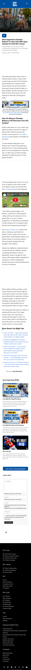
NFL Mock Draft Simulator (9, 554)
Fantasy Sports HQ (7, 628)
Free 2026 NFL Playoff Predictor (12, 399)
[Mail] (11, 667)
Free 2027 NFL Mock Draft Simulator (13, 425)
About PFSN (6, 655)
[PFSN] (16, 4)
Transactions (6, 588)
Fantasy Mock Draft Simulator (10, 630)
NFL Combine (6, 600)
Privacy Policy (6, 659)
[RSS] (15, 667)
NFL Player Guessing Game (10, 568)
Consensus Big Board (8, 606)
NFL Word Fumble (7, 572)
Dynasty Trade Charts (8, 639)
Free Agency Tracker (8, 584)
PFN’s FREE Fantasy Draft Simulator (12, 112)
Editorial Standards (7, 653)
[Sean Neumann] (4, 371)
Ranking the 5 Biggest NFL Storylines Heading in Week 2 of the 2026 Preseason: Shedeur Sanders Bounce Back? (16, 342)
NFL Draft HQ (7, 451)
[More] (6, 532)
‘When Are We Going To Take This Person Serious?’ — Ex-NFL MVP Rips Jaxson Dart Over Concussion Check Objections (16, 357)
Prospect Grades (7, 608)
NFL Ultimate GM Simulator (10, 558)
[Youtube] (27, 667)
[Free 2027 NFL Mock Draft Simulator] (15, 416)
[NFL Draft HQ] (15, 443)
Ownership (5, 661)
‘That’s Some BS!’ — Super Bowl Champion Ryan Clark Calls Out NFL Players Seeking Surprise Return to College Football (16, 335)
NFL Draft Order (7, 602)
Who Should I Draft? (8, 643)
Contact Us (5, 657)
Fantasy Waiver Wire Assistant (10, 635)
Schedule (5, 620)
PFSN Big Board (7, 604)
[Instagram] (8, 667)
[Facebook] (4, 667)
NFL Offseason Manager (9, 560)
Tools (4, 395)
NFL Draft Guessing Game (9, 570)
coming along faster (11, 189)
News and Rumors (7, 582)
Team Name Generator (9, 645)
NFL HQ (5, 580)
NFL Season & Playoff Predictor (11, 556)
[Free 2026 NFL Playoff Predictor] (15, 390)
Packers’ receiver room (12, 230)
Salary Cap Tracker (7, 586)
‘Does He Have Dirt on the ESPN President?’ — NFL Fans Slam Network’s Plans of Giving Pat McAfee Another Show (16, 364)
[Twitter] (23, 667)
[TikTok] (19, 667)
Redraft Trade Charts (8, 641)
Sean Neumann (17, 371)
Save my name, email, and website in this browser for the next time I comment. (15, 517)
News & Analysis (7, 598)
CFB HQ (5, 616)
